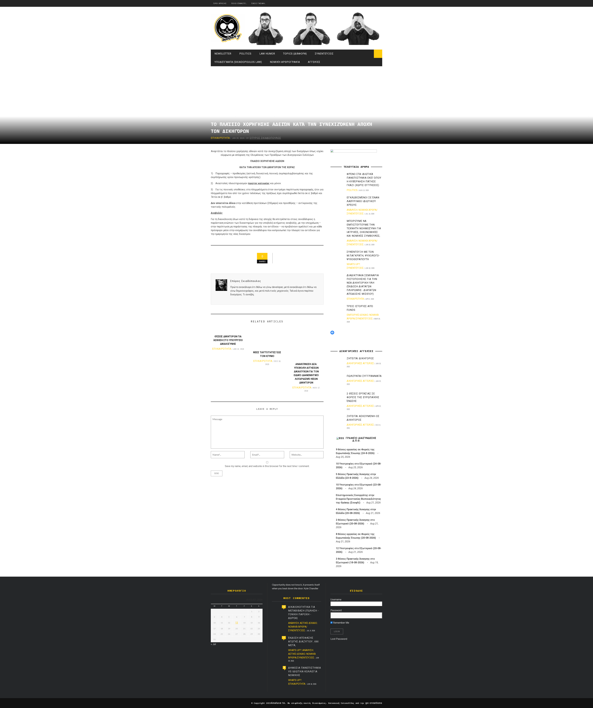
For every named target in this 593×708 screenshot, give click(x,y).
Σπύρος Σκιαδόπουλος (265, 137)
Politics (245, 53)
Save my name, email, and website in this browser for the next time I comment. (267, 466)
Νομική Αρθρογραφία (285, 62)
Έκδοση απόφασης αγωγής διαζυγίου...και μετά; (303, 641)
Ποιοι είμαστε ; (239, 3)
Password (336, 610)
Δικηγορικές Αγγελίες (360, 363)
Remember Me (340, 622)
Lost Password (338, 638)
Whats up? (353, 264)
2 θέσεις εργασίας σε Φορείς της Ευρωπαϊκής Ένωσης (363, 397)
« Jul (213, 644)
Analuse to (278, 703)
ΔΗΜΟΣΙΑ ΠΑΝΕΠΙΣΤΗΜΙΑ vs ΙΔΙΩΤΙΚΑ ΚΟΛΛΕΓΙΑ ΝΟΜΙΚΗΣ (304, 671)
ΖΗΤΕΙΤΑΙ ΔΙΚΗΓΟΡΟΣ (360, 358)
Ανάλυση (352, 209)
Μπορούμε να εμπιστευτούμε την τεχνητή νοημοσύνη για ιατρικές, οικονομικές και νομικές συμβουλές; (364, 228)
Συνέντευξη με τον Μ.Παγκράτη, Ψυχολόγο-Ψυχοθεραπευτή (363, 255)
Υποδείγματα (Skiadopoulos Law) (238, 62)
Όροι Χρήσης (220, 3)
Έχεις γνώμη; (258, 3)
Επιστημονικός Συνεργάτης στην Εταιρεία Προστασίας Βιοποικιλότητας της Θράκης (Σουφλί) (358, 499)
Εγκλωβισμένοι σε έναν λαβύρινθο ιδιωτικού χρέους (363, 201)
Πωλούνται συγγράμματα (364, 376)
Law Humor (267, 53)
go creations (373, 703)
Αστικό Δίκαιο (308, 623)
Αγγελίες (314, 62)
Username (335, 599)
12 (283, 606)
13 (236, 622)
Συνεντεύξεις (324, 53)
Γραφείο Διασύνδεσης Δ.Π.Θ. (361, 439)
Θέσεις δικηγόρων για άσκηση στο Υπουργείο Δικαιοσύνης (228, 340)
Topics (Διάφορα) (295, 53)
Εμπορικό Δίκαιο (357, 314)
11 (283, 637)
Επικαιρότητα (220, 137)
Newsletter (222, 53)
